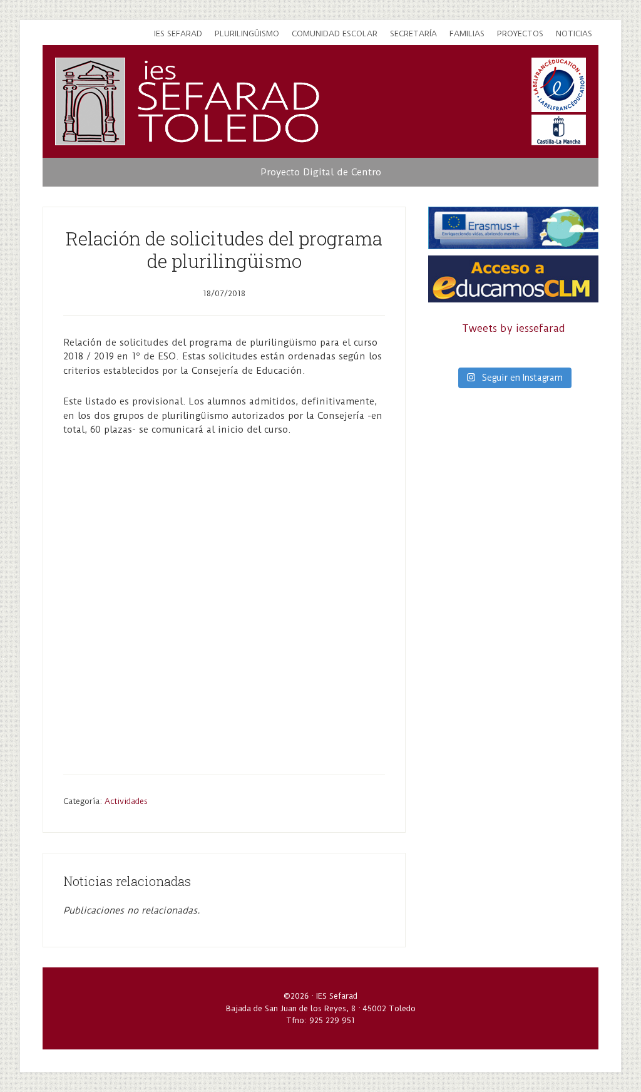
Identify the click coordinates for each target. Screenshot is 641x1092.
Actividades (126, 801)
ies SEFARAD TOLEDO (228, 101)
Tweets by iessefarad (513, 328)
